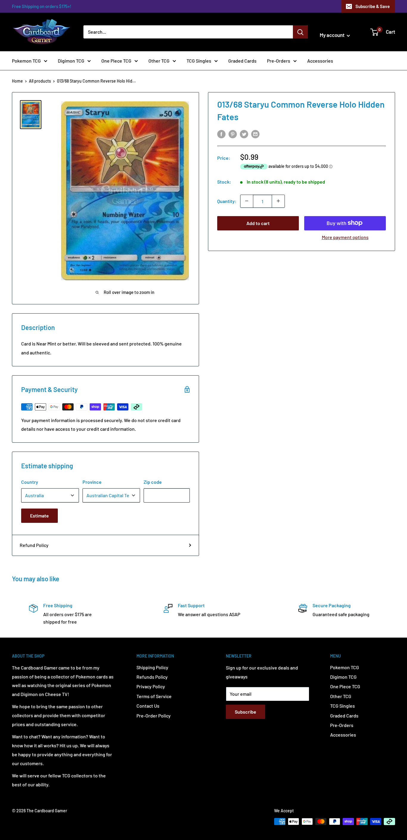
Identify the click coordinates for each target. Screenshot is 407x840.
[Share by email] (255, 134)
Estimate (39, 515)
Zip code (153, 482)
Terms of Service (154, 696)
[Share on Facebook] (221, 134)
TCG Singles (199, 60)
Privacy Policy (150, 686)
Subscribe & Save (372, 6)
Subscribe (245, 712)
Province (92, 482)
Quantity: (227, 201)
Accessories (320, 60)
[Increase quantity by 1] (278, 201)
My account (332, 35)
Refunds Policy (152, 677)
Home (17, 80)
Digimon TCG (71, 60)
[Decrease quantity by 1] (246, 201)
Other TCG (159, 60)
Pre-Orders (278, 60)
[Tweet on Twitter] (244, 134)
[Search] (300, 31)
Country (29, 482)
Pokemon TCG (26, 60)
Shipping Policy (152, 667)
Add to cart (258, 223)
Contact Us (147, 706)
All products (40, 80)
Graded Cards (242, 60)
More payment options (345, 237)
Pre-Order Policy (153, 715)
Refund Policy (34, 545)
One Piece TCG (116, 60)
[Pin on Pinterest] (233, 134)
